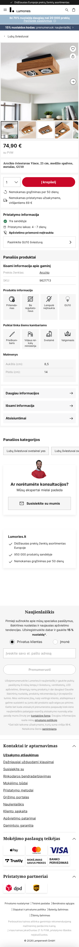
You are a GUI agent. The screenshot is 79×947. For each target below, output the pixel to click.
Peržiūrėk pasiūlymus (38, 21)
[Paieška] (67, 10)
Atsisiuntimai (16, 418)
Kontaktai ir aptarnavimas (30, 746)
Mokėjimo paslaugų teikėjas (31, 839)
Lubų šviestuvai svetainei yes (26, 451)
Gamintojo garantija (18, 825)
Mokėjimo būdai (15, 783)
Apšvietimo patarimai (19, 818)
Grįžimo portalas (16, 797)
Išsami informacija (20, 406)
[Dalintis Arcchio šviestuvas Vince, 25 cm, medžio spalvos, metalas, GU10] (73, 56)
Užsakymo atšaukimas (21, 755)
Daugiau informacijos (22, 393)
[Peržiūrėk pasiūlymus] (39, 23)
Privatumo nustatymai (17, 903)
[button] (9, 130)
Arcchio (44, 272)
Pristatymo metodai (18, 790)
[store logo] (22, 10)
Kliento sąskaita (15, 811)
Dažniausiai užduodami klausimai (28, 762)
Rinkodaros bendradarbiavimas (27, 776)
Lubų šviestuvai (18, 36)
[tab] (39, 786)
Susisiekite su (13, 769)
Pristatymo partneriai (25, 876)
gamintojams (49, 729)
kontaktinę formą (40, 715)
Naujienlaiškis (13, 804)
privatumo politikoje (46, 720)
